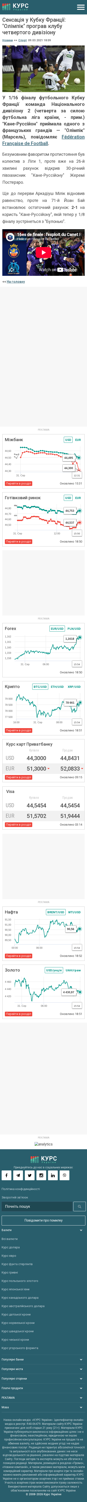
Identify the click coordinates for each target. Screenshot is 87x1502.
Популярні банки (13, 1359)
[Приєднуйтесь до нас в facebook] (6, 1175)
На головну (16, 282)
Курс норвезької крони (18, 1323)
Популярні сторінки (14, 1378)
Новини (7, 40)
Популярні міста (12, 1369)
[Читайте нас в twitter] (30, 1175)
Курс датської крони (16, 1314)
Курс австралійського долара (23, 1306)
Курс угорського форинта (20, 1348)
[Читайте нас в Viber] (64, 1175)
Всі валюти (10, 1239)
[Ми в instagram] (41, 1175)
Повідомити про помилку (44, 1220)
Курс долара (11, 1247)
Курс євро (9, 1255)
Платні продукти (12, 1388)
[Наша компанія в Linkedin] (53, 1175)
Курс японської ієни (15, 1289)
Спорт (22, 40)
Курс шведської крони (18, 1331)
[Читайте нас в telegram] (18, 1175)
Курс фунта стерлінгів (17, 1264)
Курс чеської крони (15, 1339)
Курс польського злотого (20, 1281)
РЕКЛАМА (8, 1397)
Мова (5, 1407)
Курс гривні (10, 1272)
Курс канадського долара (20, 1297)
